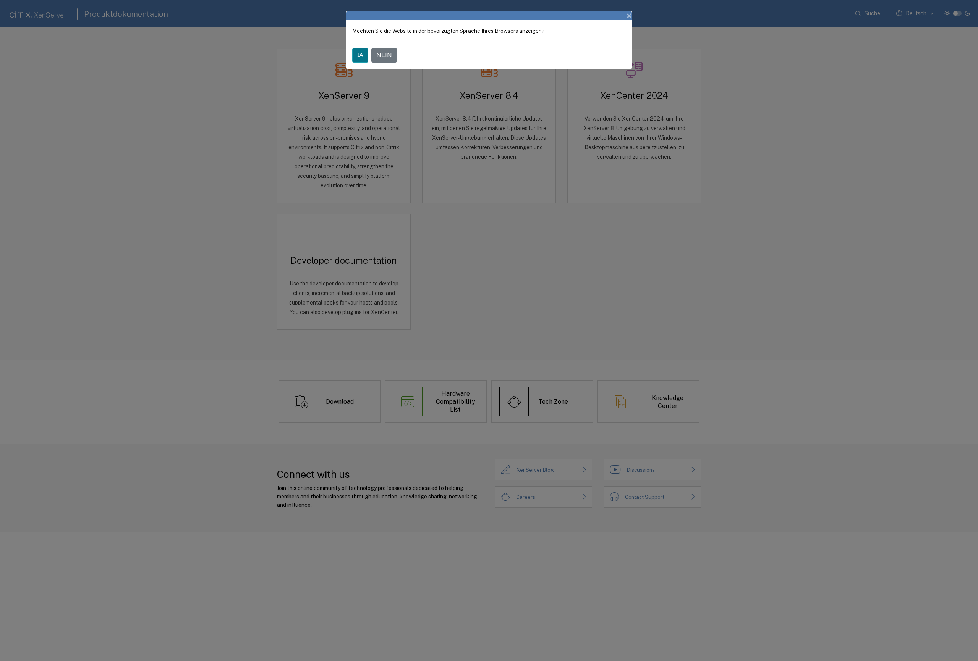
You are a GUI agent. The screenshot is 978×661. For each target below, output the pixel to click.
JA (360, 55)
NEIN (384, 55)
